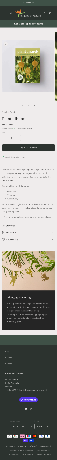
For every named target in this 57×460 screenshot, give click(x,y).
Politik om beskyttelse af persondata (21, 450)
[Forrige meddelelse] (5, 3)
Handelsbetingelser (44, 450)
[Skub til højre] (34, 105)
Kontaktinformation (28, 454)
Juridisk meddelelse (44, 454)
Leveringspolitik (13, 454)
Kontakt (8, 358)
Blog (7, 352)
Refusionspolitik (45, 446)
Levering (15, 128)
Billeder (8, 364)
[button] (5, 13)
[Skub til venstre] (23, 105)
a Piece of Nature (18, 446)
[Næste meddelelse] (52, 3)
